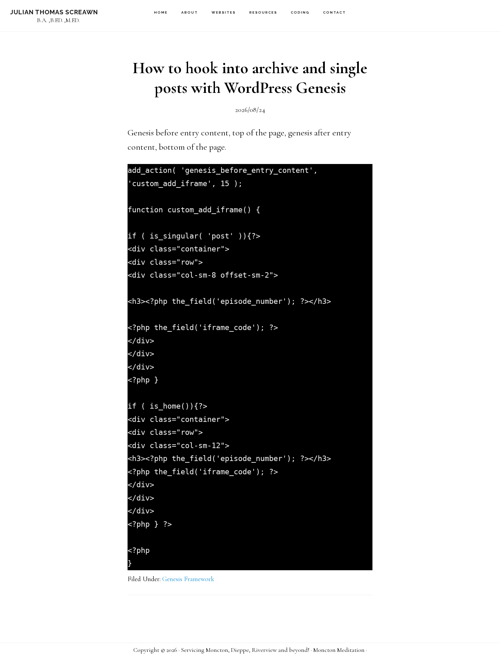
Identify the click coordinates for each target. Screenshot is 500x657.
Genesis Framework (188, 579)
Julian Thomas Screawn (54, 12)
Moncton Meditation (339, 650)
